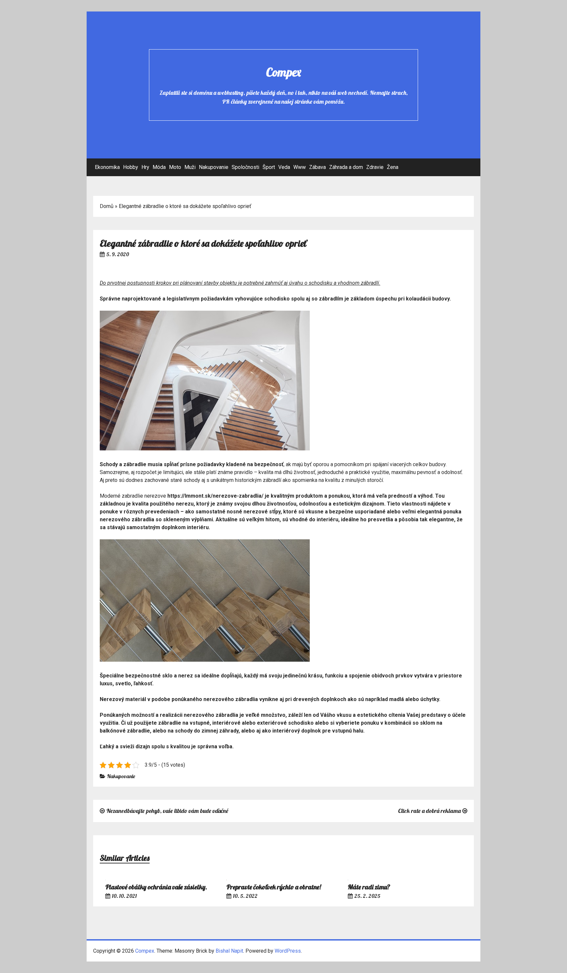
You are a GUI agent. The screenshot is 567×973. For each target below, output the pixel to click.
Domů (107, 206)
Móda (159, 167)
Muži (190, 167)
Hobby (130, 167)
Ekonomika (107, 167)
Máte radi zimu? (369, 887)
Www (299, 167)
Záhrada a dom (346, 167)
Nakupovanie (213, 167)
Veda (284, 167)
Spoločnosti (245, 167)
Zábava (317, 167)
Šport (268, 167)
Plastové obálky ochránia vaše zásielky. (156, 887)
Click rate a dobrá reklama (429, 811)
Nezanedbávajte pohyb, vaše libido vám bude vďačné (167, 811)
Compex (283, 72)
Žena (392, 167)
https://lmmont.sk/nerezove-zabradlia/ (215, 496)
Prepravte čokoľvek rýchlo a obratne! (273, 887)
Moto (175, 167)
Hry (145, 167)
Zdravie (375, 167)
